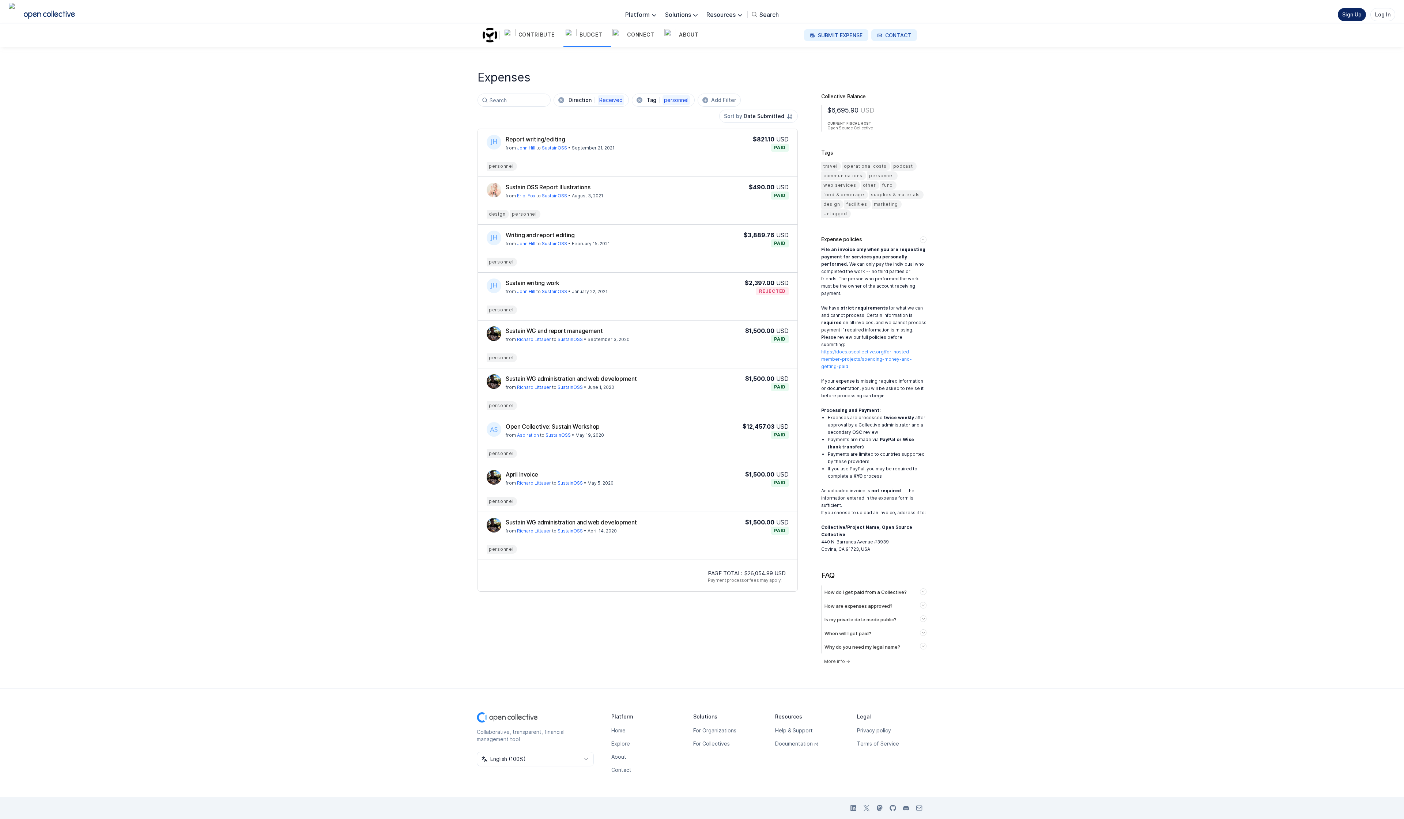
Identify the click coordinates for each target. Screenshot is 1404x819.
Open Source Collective (850, 127)
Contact (621, 770)
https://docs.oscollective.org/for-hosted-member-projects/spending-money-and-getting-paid (866, 359)
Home (618, 730)
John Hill (526, 148)
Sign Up (1352, 14)
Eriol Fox (526, 195)
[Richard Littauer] (494, 333)
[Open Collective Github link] (893, 808)
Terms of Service (878, 743)
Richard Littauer (534, 339)
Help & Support (794, 730)
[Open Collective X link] (866, 808)
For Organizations (714, 730)
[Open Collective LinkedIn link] (853, 808)
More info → (837, 661)
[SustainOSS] (491, 35)
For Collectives (711, 743)
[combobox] (758, 116)
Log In (1382, 14)
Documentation (794, 743)
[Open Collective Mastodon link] (880, 808)
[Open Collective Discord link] (906, 808)
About (618, 757)
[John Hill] (494, 142)
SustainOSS (554, 148)
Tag (667, 100)
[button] (532, 35)
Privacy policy (874, 730)
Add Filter (723, 100)
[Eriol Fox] (494, 190)
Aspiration (528, 435)
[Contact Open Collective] (919, 808)
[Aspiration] (494, 429)
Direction (596, 100)
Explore (620, 743)
